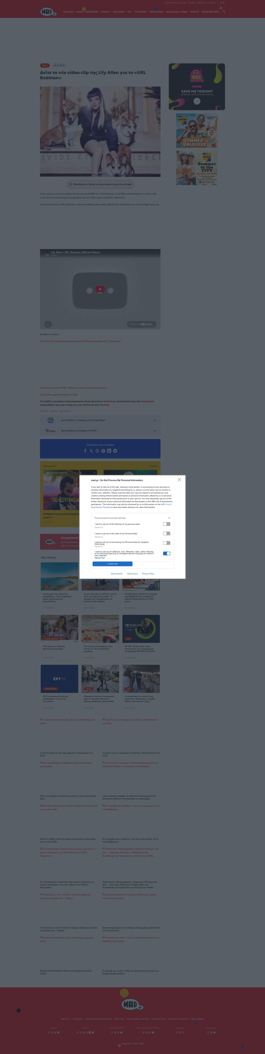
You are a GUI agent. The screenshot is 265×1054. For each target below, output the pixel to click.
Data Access (132, 574)
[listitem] (132, 517)
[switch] (166, 524)
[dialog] (132, 527)
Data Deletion (117, 574)
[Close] (180, 480)
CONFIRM (113, 564)
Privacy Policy (148, 574)
